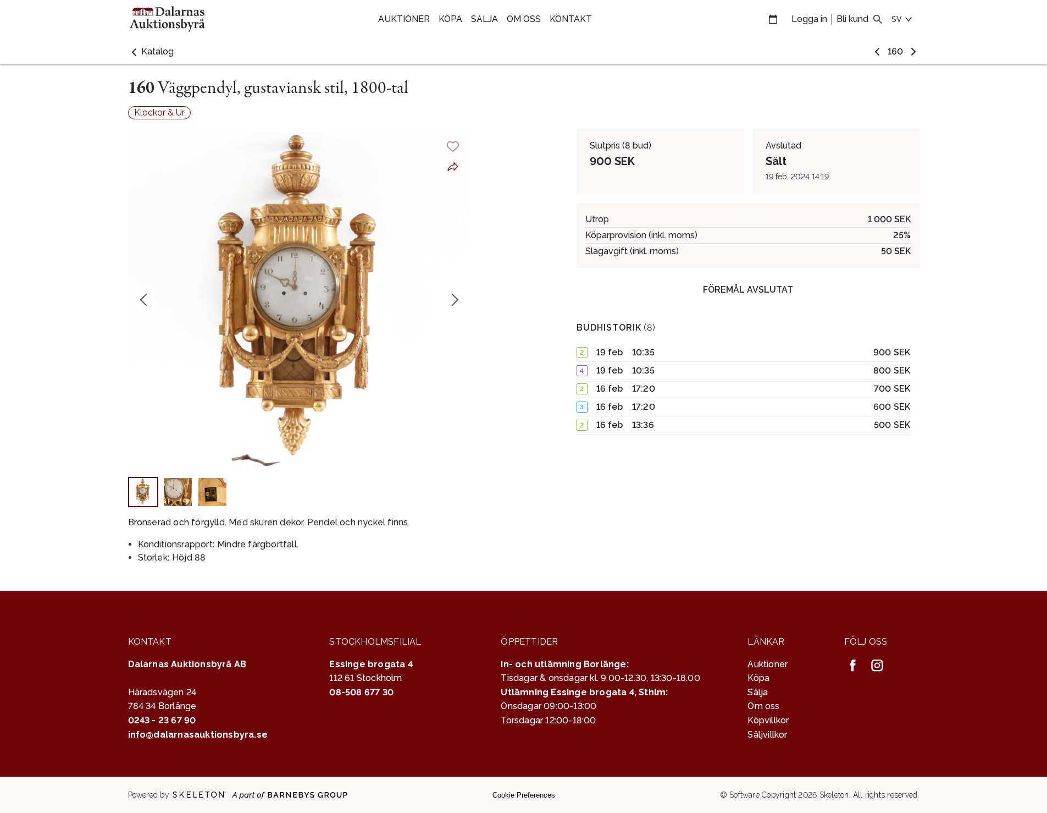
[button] (151, 52)
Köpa (450, 19)
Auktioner (404, 19)
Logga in (809, 19)
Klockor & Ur (159, 112)
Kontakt (571, 19)
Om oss (524, 19)
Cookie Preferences (523, 795)
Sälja (484, 19)
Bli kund (852, 19)
